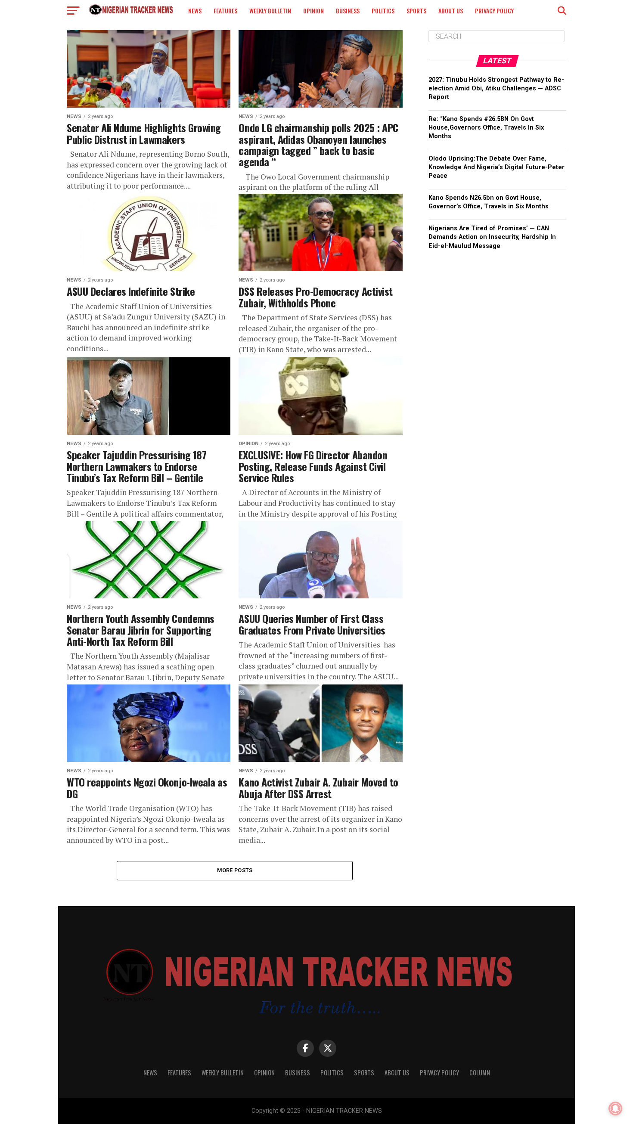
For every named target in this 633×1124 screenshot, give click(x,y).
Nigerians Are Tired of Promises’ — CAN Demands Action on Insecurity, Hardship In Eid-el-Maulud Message (492, 237)
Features (225, 10)
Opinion (313, 10)
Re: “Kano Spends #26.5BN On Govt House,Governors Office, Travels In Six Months (486, 127)
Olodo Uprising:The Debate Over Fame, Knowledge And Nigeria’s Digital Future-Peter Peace (496, 167)
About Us (450, 10)
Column (479, 1072)
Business (348, 10)
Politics (383, 10)
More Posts (235, 870)
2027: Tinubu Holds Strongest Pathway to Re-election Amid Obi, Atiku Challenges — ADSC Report (496, 88)
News (195, 10)
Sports (416, 10)
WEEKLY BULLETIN (270, 10)
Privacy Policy (494, 10)
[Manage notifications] (615, 1108)
